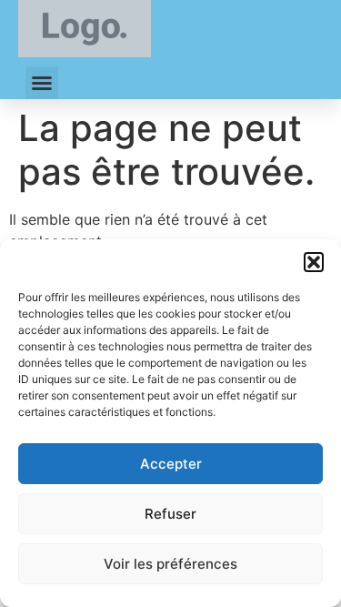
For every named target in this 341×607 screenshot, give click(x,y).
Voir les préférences (170, 563)
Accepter (171, 463)
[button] (314, 262)
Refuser (170, 513)
